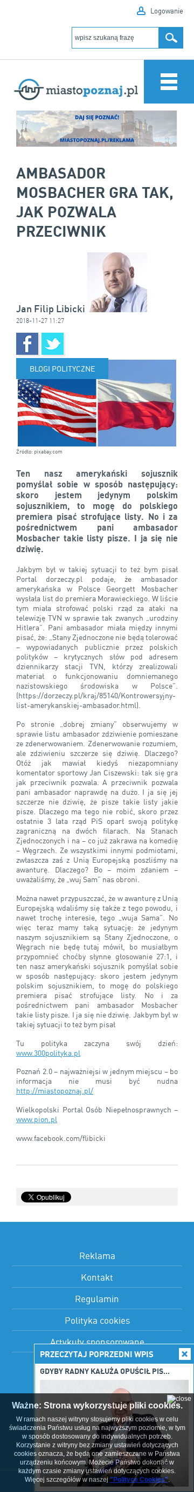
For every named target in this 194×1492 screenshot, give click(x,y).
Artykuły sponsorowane (97, 1341)
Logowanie (166, 10)
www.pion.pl (36, 1119)
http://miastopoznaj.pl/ (54, 1090)
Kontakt (97, 1277)
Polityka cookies (97, 1320)
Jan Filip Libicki (51, 308)
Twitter (52, 344)
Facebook (27, 344)
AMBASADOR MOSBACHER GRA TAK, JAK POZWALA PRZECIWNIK (95, 201)
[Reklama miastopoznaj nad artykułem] (97, 129)
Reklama (97, 1255)
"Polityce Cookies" (139, 1479)
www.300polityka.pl (48, 1052)
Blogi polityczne (62, 368)
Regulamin (97, 1298)
